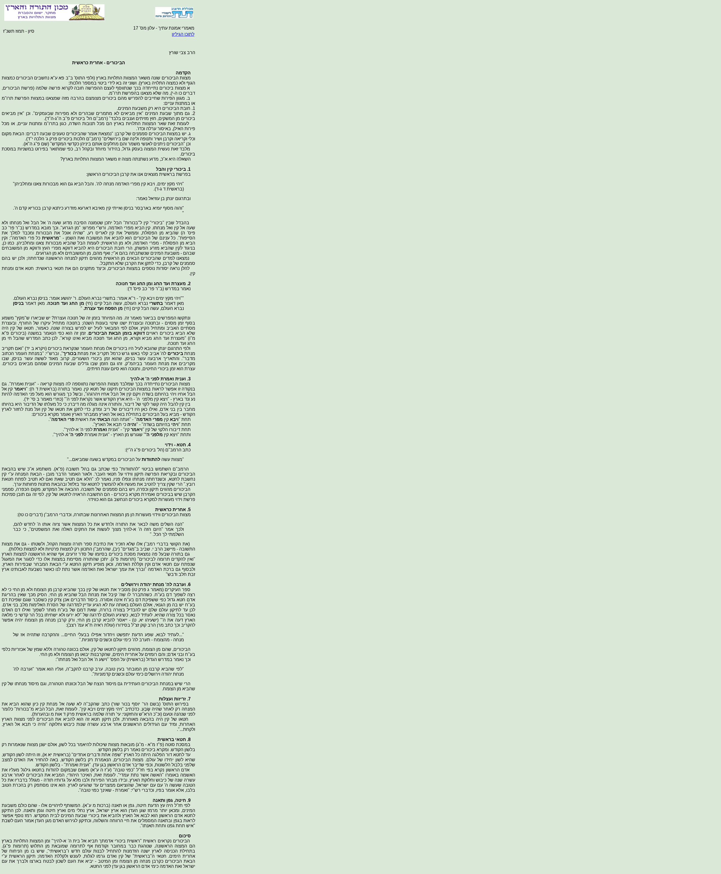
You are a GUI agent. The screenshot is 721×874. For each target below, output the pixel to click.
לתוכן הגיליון (183, 34)
